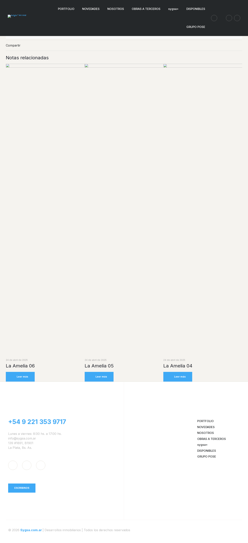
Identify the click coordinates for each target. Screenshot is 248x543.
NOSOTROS (205, 433)
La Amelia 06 (20, 366)
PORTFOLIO (205, 421)
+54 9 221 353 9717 (37, 422)
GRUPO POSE (206, 456)
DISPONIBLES (206, 450)
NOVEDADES (206, 427)
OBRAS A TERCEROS (211, 439)
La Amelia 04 (177, 366)
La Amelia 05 (99, 366)
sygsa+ (202, 444)
